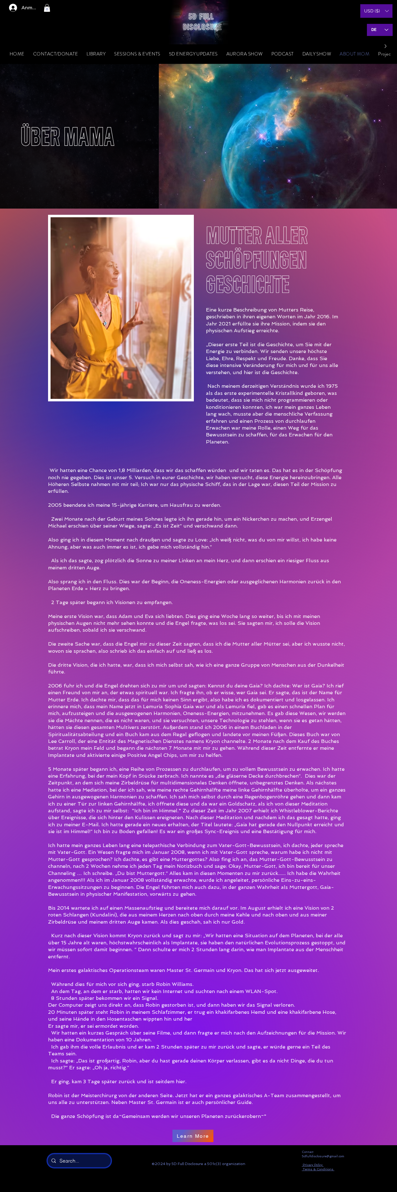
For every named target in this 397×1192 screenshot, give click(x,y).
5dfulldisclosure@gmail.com (323, 1156)
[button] (47, 8)
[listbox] (376, 11)
